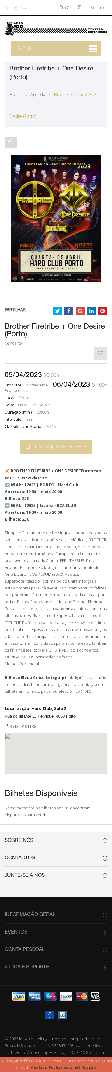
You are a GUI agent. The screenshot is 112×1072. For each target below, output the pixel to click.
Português (14, 8)
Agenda (37, 94)
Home (15, 94)
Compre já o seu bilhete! (58, 446)
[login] (80, 7)
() (66, 7)
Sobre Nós (19, 840)
